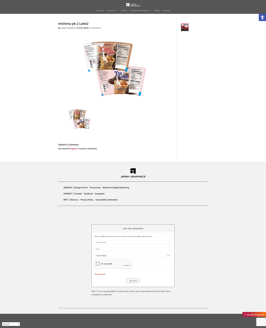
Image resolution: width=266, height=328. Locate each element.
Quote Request (255, 314)
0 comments (95, 27)
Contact (166, 10)
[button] (262, 17)
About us (100, 10)
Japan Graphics (68, 27)
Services (111, 10)
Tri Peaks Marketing (139, 10)
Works (124, 10)
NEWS (157, 10)
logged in (74, 148)
